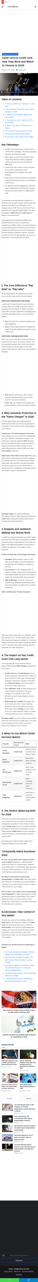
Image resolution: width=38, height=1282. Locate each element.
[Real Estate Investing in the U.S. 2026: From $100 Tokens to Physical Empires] (7, 1137)
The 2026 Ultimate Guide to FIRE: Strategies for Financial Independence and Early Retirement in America (24, 1108)
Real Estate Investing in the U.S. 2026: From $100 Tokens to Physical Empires (23, 1137)
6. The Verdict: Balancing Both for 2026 (18, 131)
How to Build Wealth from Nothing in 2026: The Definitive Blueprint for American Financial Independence (19, 967)
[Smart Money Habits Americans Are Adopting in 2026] (28, 1078)
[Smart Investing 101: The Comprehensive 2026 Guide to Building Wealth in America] (7, 1119)
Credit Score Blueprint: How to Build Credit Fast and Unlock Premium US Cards (10, 1063)
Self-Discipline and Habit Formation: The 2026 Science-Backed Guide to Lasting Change (19, 959)
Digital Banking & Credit (10, 54)
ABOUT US (17, 1271)
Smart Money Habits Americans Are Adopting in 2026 (27, 1086)
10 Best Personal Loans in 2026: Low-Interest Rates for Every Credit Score (9, 1086)
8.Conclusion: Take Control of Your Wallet (19, 137)
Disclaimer (19, 1274)
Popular (9, 1098)
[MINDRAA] (12, 6)
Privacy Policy (8, 1271)
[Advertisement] (19, 30)
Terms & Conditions (28, 1271)
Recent (28, 1098)
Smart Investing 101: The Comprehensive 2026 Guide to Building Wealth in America (23, 1118)
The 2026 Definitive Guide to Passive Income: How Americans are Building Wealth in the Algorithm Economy (25, 1147)
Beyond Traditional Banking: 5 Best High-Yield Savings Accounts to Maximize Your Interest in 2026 (28, 1064)
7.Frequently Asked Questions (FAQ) (17, 134)
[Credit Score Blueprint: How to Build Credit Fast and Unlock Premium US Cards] (10, 1054)
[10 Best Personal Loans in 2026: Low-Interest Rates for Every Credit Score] (10, 1078)
